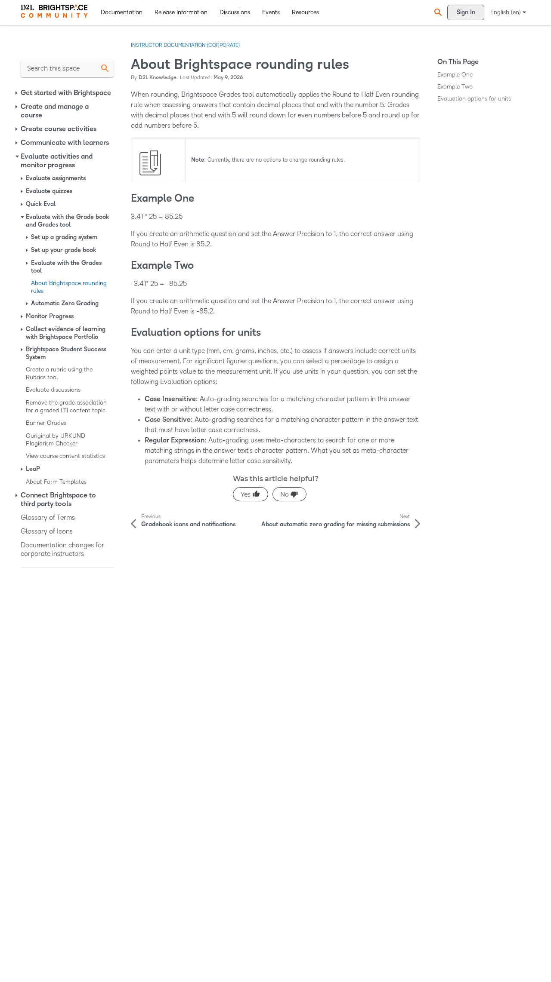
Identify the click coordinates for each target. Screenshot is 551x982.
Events (271, 12)
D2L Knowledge (157, 77)
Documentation (121, 12)
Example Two (455, 86)
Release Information (181, 12)
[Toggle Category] (17, 93)
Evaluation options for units (474, 98)
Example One (455, 74)
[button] (436, 12)
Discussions (235, 12)
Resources (305, 12)
